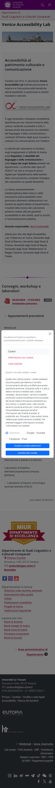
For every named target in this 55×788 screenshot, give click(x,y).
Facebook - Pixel (18, 439)
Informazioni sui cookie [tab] (20, 357)
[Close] (50, 333)
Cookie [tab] (11, 351)
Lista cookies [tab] (15, 363)
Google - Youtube (36, 432)
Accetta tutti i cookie (27, 453)
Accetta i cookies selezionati (27, 445)
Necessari (14, 432)
